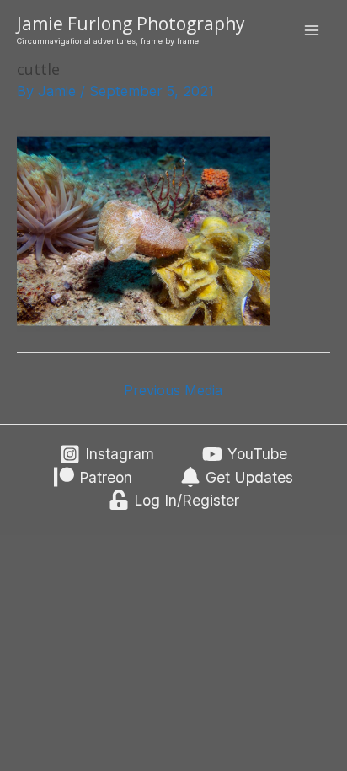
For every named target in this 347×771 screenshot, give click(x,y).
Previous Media (173, 390)
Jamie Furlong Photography (131, 23)
